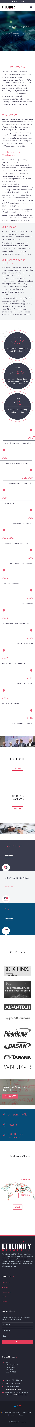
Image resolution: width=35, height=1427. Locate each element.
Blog (4, 1297)
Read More (17, 768)
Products (5, 1287)
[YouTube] (20, 1406)
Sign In (22, 1)
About (4, 1301)
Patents (12, 1124)
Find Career (10, 1096)
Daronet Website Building (11, 1412)
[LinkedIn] (15, 1406)
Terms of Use (27, 1412)
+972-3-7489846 (16, 1380)
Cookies (21, 1415)
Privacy (13, 1415)
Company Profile (17, 1114)
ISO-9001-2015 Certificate (17, 1135)
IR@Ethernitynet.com (20, 1395)
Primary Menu (31, 7)
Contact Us (14, 1)
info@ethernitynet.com (13, 1389)
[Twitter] (17, 1406)
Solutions (6, 1283)
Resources (6, 1292)
